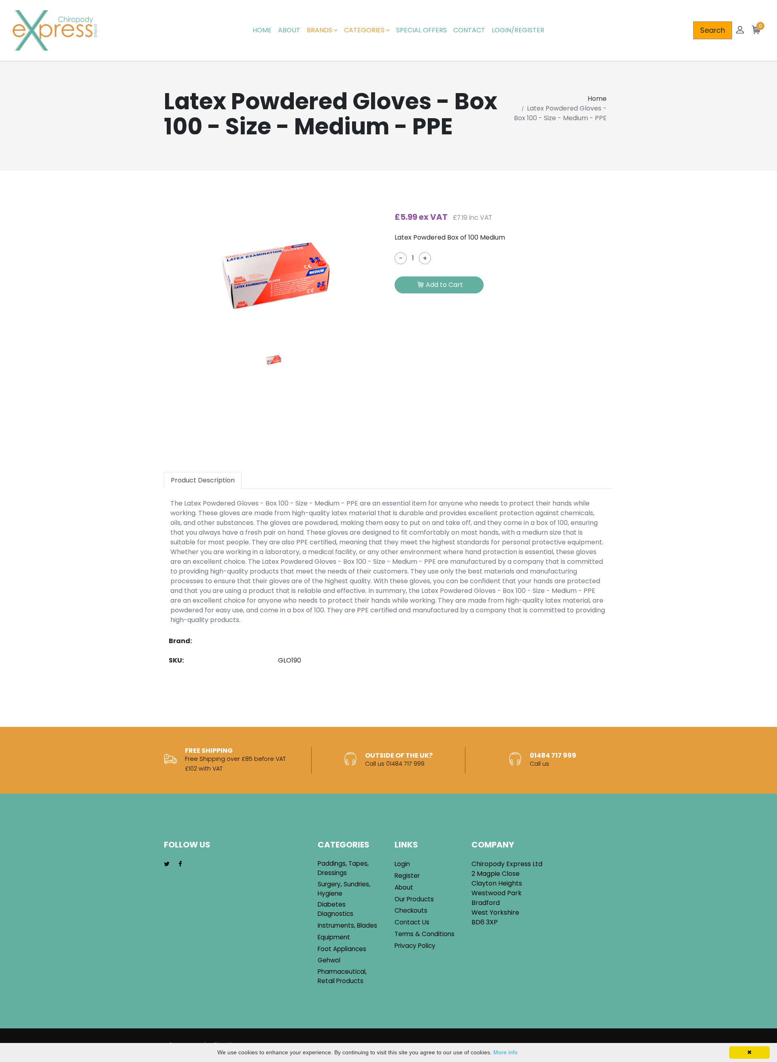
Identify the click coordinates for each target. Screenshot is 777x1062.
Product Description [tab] (203, 480)
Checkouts (411, 910)
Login (402, 864)
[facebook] (180, 864)
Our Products (414, 899)
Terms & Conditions (424, 934)
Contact (469, 30)
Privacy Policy (415, 945)
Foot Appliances (342, 949)
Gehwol (329, 960)
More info (505, 1052)
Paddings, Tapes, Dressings (343, 868)
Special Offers (421, 30)
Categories (364, 30)
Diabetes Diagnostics (335, 909)
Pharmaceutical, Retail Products (342, 976)
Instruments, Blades (347, 925)
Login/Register (518, 30)
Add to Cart (444, 284)
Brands (319, 30)
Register (407, 875)
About (289, 30)
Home (262, 30)
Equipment (334, 937)
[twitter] (167, 864)
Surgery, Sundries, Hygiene (344, 889)
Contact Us (412, 922)
